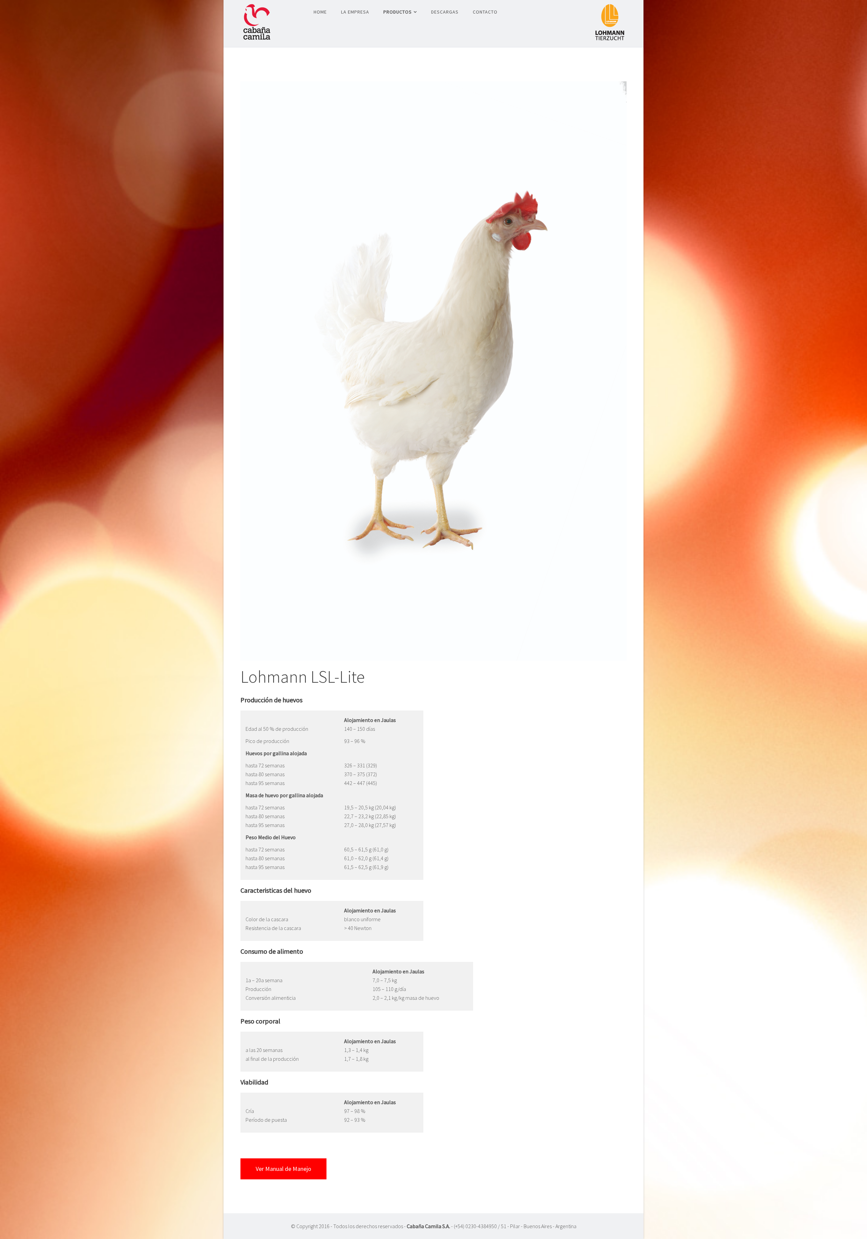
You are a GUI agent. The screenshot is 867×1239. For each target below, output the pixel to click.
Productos (397, 12)
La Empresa (355, 12)
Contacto (485, 12)
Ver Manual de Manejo (283, 1169)
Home (320, 12)
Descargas (445, 12)
